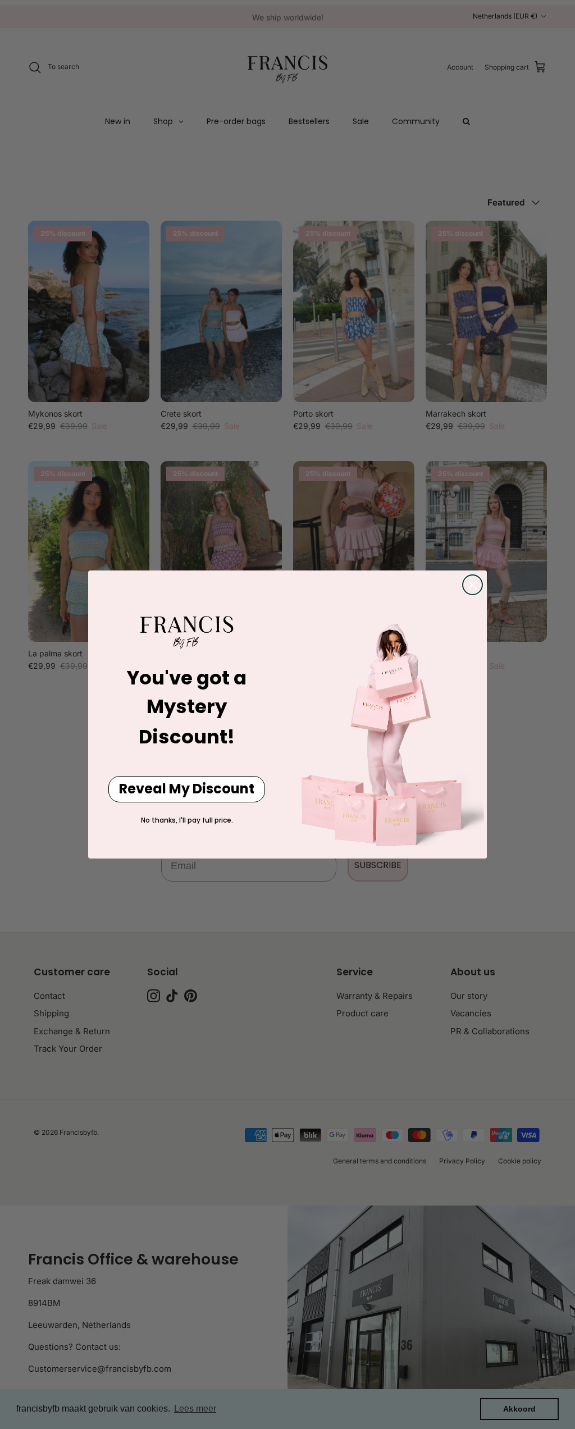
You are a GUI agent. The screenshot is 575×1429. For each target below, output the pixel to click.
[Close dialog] (472, 585)
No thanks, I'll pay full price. (187, 820)
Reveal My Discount (186, 788)
